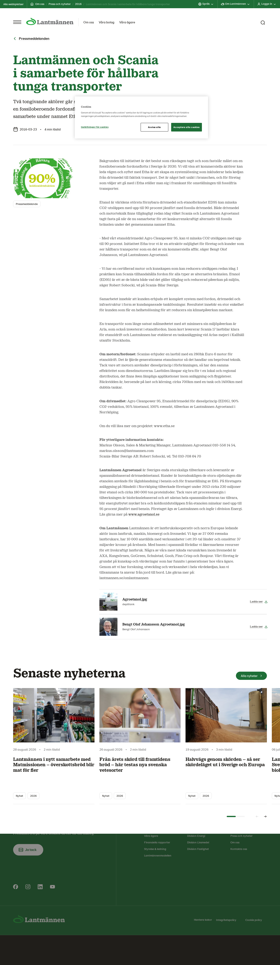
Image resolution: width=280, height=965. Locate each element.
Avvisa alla (154, 127)
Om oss (39, 4)
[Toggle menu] (17, 22)
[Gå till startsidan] (49, 21)
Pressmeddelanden (34, 38)
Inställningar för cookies (94, 127)
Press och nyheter (60, 4)
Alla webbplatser (13, 4)
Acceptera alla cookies (186, 127)
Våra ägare (127, 22)
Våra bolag (106, 22)
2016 (78, 4)
